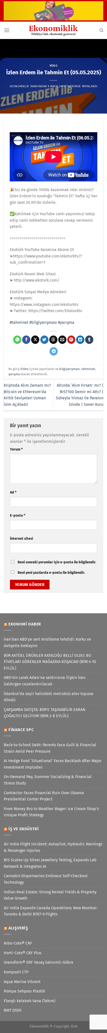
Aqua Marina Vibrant (22, 981)
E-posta (17, 515)
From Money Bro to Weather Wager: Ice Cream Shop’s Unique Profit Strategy (51, 812)
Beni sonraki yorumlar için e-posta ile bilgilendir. (57, 562)
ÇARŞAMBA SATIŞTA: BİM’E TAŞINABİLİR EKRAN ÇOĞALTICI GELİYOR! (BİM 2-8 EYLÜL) (44, 712)
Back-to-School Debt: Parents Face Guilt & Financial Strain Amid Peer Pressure (50, 748)
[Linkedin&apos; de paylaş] (80, 339)
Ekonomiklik (19, 86)
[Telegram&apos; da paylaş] (54, 351)
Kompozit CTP (16, 972)
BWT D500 (12, 1010)
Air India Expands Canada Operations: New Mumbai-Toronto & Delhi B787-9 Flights (51, 911)
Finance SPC (21, 729)
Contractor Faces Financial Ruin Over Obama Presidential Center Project (44, 796)
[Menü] (7, 30)
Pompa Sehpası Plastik (24, 991)
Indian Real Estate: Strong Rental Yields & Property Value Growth (50, 895)
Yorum (16, 449)
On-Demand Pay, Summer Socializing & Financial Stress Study (48, 779)
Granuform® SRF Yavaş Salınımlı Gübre (38, 962)
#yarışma (66, 322)
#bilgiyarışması (43, 322)
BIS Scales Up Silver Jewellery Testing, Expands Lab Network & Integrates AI (50, 863)
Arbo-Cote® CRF (18, 943)
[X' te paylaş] (35, 339)
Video (54, 65)
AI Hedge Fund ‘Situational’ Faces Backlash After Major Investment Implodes (53, 764)
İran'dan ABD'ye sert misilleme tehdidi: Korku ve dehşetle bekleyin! (47, 642)
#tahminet (19, 322)
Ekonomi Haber (24, 624)
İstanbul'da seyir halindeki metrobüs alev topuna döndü (48, 696)
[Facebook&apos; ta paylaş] (26, 339)
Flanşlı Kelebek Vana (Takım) (29, 1000)
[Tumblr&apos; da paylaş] (89, 339)
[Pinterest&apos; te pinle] (71, 339)
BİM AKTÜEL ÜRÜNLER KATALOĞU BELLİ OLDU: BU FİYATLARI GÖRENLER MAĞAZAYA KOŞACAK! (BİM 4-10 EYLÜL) (50, 661)
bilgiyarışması (69, 369)
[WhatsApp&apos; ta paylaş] (17, 339)
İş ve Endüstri (23, 828)
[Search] (101, 30)
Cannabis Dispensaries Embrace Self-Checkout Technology (46, 879)
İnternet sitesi (21, 539)
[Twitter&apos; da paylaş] (44, 339)
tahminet (88, 369)
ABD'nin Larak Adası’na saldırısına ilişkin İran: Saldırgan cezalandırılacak (45, 680)
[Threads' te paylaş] (53, 339)
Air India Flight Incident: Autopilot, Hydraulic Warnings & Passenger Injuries (53, 847)
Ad (13, 492)
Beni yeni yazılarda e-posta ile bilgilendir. (51, 573)
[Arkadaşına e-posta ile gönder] (62, 339)
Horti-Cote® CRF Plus (22, 952)
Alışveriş (18, 928)
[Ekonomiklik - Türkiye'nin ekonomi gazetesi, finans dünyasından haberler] (53, 30)
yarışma (14, 374)
